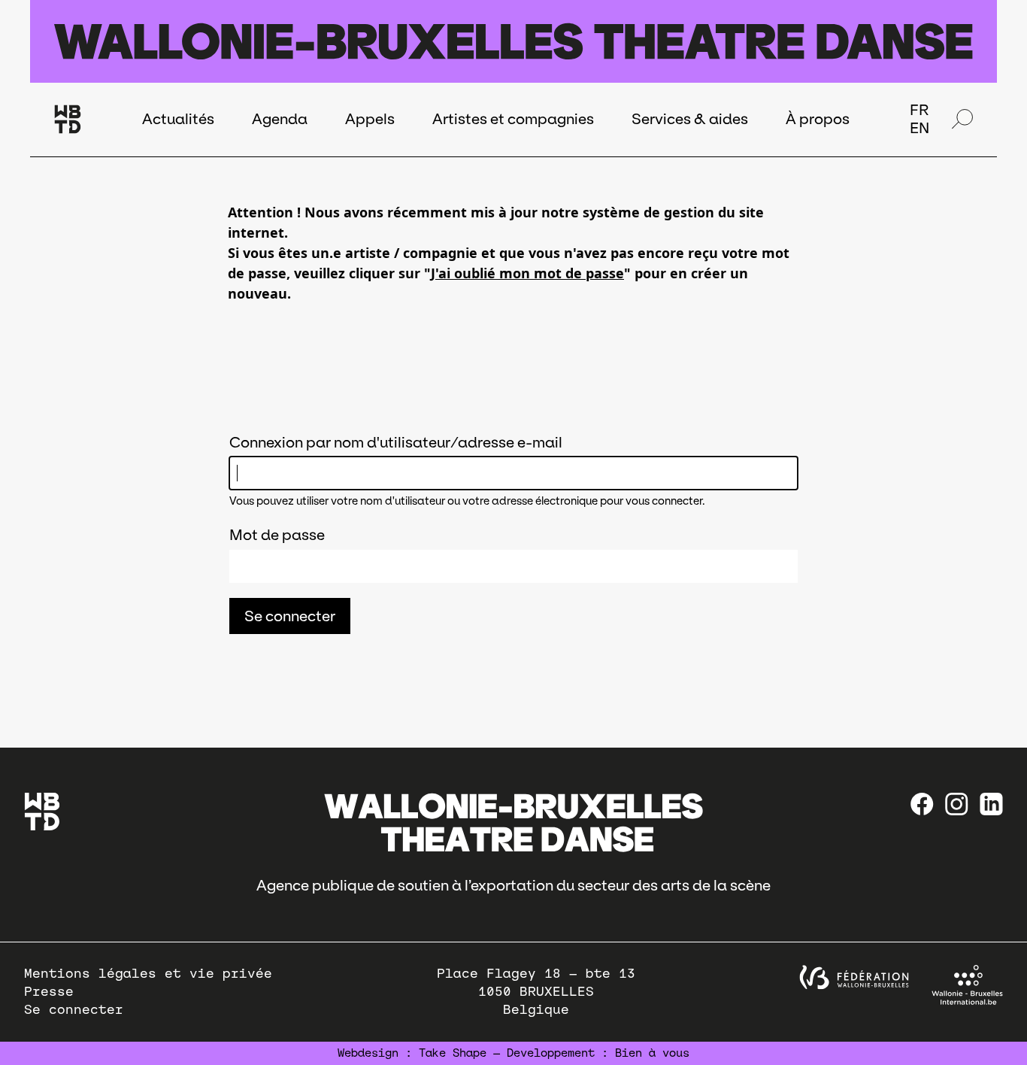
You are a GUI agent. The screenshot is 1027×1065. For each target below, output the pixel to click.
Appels (370, 119)
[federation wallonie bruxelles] (854, 977)
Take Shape (452, 1053)
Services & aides (690, 119)
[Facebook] (922, 804)
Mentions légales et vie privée (148, 973)
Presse (49, 992)
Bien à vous (652, 1053)
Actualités (178, 119)
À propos (818, 119)
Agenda (279, 119)
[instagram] (956, 804)
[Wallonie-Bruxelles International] (967, 985)
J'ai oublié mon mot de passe (527, 273)
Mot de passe (277, 534)
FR (919, 110)
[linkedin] (991, 804)
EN (919, 128)
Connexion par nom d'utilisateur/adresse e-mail (395, 442)
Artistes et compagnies (513, 119)
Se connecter (73, 1010)
